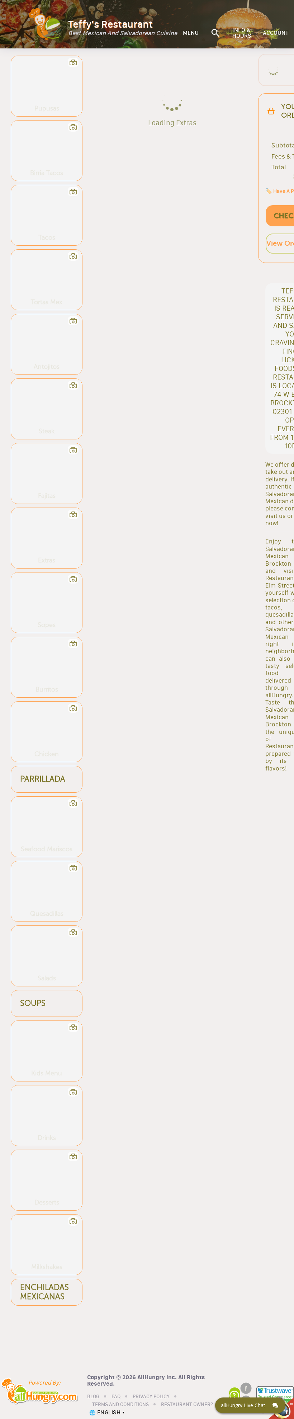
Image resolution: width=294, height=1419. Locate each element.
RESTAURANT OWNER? (187, 1405)
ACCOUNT (276, 33)
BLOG (93, 1397)
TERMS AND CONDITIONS (120, 1405)
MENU (191, 33)
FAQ (116, 1397)
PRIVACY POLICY (151, 1397)
